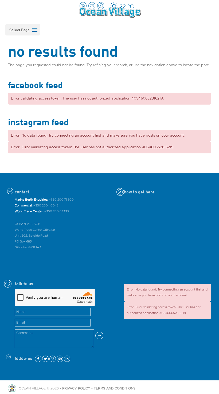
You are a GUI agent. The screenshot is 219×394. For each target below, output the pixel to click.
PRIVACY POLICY (76, 388)
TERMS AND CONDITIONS (114, 388)
